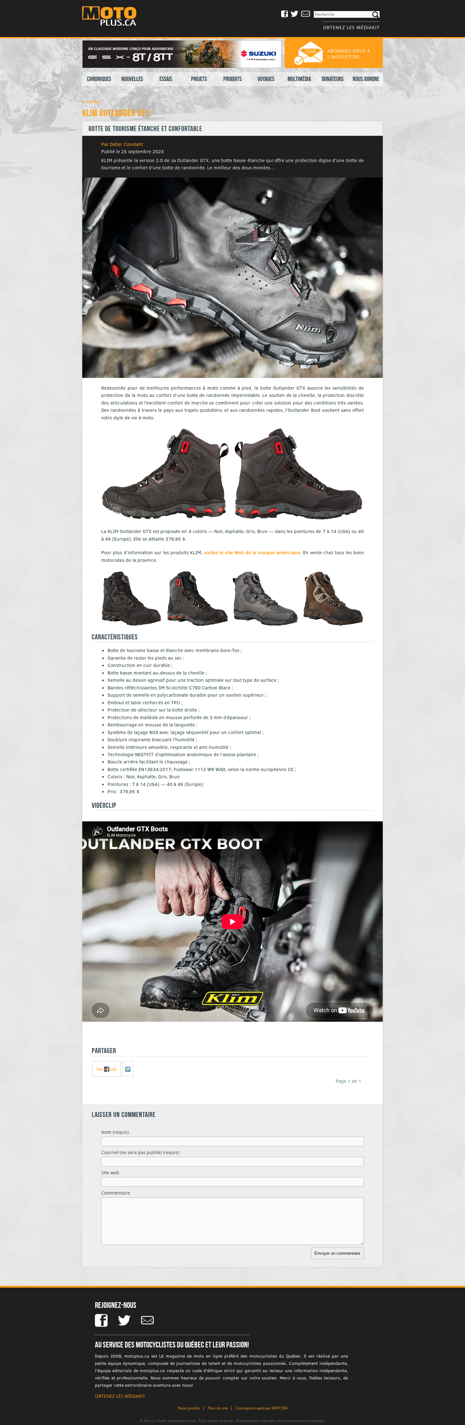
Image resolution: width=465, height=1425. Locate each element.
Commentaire (115, 1193)
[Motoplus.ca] (114, 17)
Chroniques (99, 78)
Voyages (265, 78)
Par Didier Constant (122, 144)
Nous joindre (366, 78)
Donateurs (333, 78)
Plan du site (218, 1408)
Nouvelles (132, 78)
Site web (110, 1173)
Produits (232, 78)
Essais (165, 78)
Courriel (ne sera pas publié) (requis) (140, 1152)
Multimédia (299, 78)
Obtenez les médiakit (351, 27)
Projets (199, 78)
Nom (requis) (115, 1132)
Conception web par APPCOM (262, 1408)
